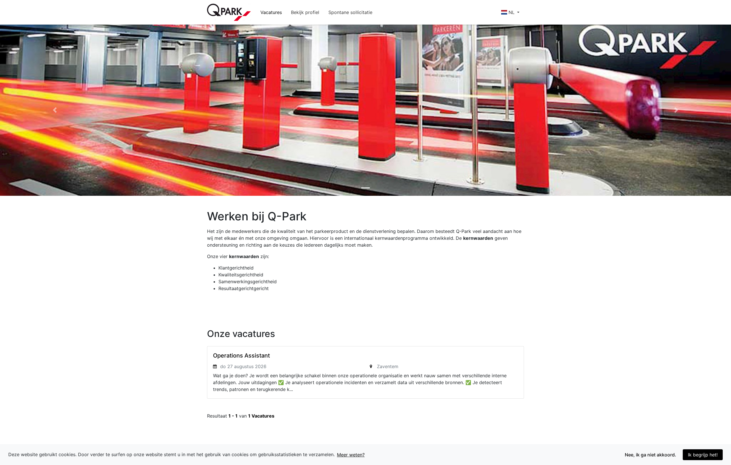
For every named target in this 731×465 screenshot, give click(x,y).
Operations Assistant (241, 355)
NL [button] (511, 12)
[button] (55, 110)
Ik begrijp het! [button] (703, 455)
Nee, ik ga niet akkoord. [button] (650, 455)
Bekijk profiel (305, 12)
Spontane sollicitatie (350, 12)
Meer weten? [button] (351, 455)
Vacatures (271, 12)
